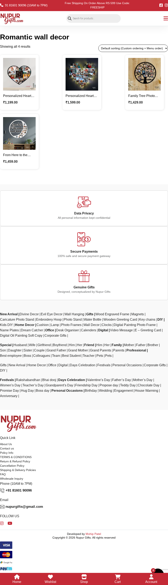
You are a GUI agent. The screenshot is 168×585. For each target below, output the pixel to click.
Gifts (89, 314)
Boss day (42, 390)
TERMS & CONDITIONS (16, 457)
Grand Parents (100, 350)
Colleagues (41, 355)
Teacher (88, 355)
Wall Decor (92, 325)
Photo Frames (71, 325)
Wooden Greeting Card (120, 319)
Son (3, 350)
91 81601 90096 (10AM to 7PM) (26, 5)
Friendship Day (86, 385)
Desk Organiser (67, 330)
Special (5, 345)
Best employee (11, 355)
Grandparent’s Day (59, 385)
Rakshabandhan (28, 380)
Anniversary (8, 396)
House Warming (146, 390)
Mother (129, 345)
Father (140, 345)
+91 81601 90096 (19, 490)
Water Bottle (92, 319)
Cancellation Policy (12, 465)
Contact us (7, 448)
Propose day (109, 385)
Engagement (123, 390)
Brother (153, 345)
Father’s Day (121, 380)
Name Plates (9, 330)
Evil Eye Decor (51, 314)
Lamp (55, 325)
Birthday (91, 390)
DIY (160, 319)
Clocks (107, 325)
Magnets (137, 314)
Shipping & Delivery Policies (18, 470)
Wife (32, 345)
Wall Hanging (74, 314)
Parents (118, 350)
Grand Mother (78, 350)
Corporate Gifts (55, 335)
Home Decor (24, 325)
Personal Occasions (127, 365)
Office (49, 330)
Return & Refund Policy (15, 461)
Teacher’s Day (33, 385)
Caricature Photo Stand (17, 319)
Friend (89, 345)
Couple (39, 350)
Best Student (71, 355)
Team (56, 355)
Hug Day (27, 390)
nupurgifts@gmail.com (24, 507)
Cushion (42, 325)
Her (79, 345)
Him (72, 345)
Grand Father (56, 350)
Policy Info (6, 452)
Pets (99, 355)
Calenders (88, 330)
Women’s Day (10, 385)
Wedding (105, 390)
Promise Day (9, 390)
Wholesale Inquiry (11, 478)
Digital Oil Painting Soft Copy (21, 335)
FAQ (3, 474)
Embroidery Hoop (49, 319)
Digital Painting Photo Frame (135, 325)
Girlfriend (44, 345)
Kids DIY (6, 325)
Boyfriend (60, 345)
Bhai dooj (49, 380)
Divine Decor (29, 314)
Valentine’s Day (98, 380)
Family (117, 345)
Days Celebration (82, 365)
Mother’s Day (142, 380)
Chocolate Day (148, 385)
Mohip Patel (93, 533)
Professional (136, 350)
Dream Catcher (32, 330)
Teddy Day (128, 385)
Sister (28, 350)
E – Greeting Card (148, 330)
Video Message (121, 330)
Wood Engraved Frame (112, 314)
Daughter (15, 350)
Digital (103, 330)
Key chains (147, 319)
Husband (20, 345)
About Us (6, 444)
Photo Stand (73, 319)
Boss (27, 355)
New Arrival (9, 314)
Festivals (103, 365)
